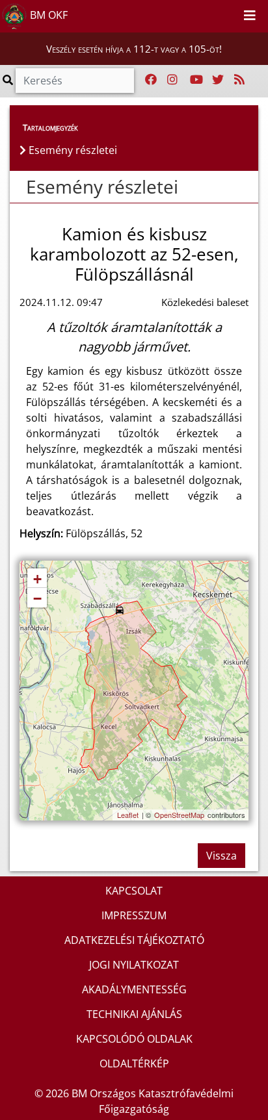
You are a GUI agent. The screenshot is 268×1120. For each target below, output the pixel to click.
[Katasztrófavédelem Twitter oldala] (218, 79)
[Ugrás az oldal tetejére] (19, 187)
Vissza (221, 855)
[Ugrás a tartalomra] (214, 13)
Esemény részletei (102, 186)
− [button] (37, 599)
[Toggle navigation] (250, 16)
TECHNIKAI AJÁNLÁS (134, 1014)
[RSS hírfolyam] (239, 79)
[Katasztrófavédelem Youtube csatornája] (196, 79)
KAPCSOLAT (134, 891)
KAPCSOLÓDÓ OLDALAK (134, 1039)
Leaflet (128, 814)
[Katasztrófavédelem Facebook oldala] (151, 79)
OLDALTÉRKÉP (134, 1063)
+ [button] (37, 579)
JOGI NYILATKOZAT (134, 965)
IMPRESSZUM (134, 915)
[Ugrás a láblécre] (228, 13)
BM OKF (47, 15)
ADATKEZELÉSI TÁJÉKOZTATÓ (134, 940)
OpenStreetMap (179, 814)
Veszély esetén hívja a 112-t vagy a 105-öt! (134, 48)
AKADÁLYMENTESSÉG (134, 989)
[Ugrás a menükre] (200, 13)
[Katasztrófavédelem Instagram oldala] (172, 79)
